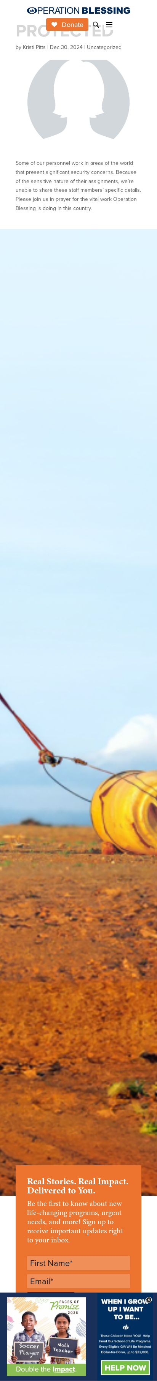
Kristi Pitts (34, 47)
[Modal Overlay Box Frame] (78, 1337)
